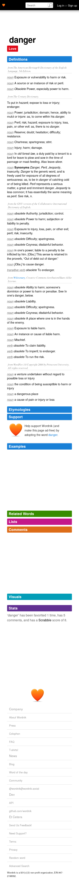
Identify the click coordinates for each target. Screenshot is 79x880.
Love (12, 48)
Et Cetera (15, 816)
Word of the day (18, 772)
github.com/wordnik (20, 811)
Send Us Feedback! (20, 825)
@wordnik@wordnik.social (24, 788)
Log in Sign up (67, 5)
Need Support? (18, 833)
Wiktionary (19, 277)
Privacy (13, 850)
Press (12, 725)
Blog (11, 764)
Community (15, 780)
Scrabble (44, 620)
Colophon (14, 734)
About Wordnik (17, 717)
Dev (12, 794)
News (13, 755)
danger (52, 434)
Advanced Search (19, 866)
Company (16, 709)
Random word (17, 858)
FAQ (11, 742)
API (11, 803)
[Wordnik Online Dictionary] (3, 5)
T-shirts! (13, 750)
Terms (12, 841)
